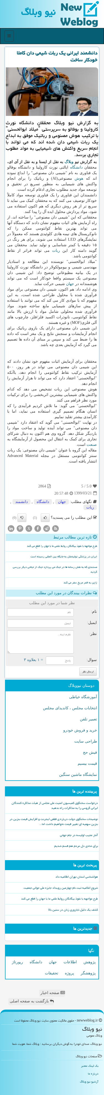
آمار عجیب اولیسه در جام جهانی (79, 835)
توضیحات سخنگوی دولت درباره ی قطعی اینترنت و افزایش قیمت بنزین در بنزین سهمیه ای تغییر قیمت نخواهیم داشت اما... (53, 821)
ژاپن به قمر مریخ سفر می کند (80, 582)
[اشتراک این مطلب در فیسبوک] (38, 528)
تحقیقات (51, 973)
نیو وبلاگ (38, 12)
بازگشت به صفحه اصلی (30, 1001)
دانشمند (21, 502)
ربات (56, 250)
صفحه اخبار (50, 993)
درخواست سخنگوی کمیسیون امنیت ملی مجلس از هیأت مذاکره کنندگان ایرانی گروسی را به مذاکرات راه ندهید (55, 805)
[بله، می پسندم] (45, 518)
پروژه (69, 973)
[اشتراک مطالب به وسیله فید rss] (55, 528)
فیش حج (90, 752)
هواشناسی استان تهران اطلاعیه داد (76, 877)
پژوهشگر (88, 973)
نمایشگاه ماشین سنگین (78, 775)
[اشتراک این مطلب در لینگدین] (11, 528)
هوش (79, 178)
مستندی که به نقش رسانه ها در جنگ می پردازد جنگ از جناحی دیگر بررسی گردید (55, 569)
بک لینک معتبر (89, 1066)
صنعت (92, 445)
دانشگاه (76, 167)
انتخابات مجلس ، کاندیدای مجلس (70, 708)
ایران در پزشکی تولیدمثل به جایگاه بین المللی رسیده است (64, 556)
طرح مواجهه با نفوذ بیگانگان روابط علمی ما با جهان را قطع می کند (62, 546)
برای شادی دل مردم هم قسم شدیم (76, 846)
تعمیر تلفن (88, 719)
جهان (70, 284)
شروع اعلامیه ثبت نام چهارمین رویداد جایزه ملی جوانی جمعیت (61, 888)
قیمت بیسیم (87, 763)
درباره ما (93, 1073)
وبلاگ (69, 162)
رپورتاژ (17, 962)
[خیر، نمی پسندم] (21, 518)
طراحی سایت (85, 741)
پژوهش (89, 962)
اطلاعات (70, 962)
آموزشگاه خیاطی (83, 697)
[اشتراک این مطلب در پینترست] (20, 528)
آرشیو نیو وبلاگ (89, 1081)
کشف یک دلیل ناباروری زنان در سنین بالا (73, 910)
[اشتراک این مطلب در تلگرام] (46, 528)
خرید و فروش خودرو (80, 730)
